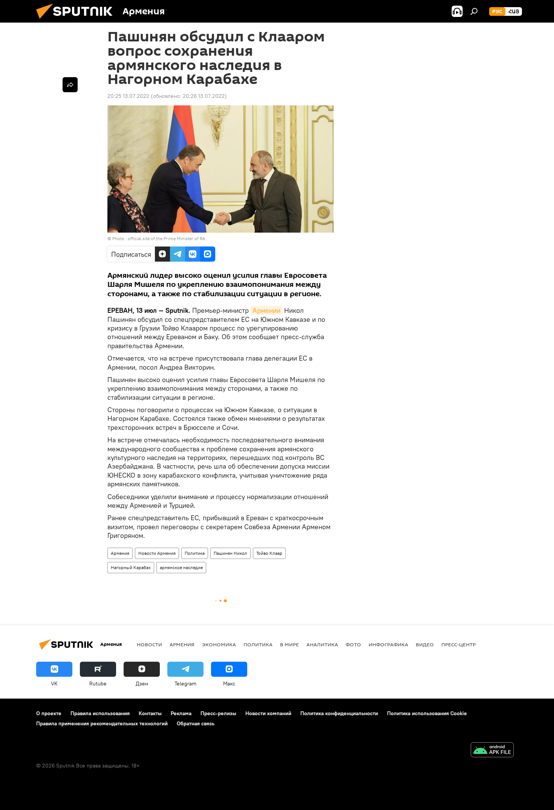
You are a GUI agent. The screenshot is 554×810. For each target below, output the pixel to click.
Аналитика (322, 644)
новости (149, 644)
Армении (266, 310)
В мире (289, 644)
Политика (195, 553)
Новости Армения (157, 553)
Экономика (219, 644)
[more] (70, 84)
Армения (120, 553)
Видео (425, 644)
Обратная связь (195, 723)
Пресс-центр (458, 644)
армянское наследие (181, 567)
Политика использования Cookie (427, 713)
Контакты (150, 713)
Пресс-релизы (218, 713)
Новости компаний (268, 713)
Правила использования (100, 713)
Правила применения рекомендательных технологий (102, 723)
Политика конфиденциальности (339, 713)
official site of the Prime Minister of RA (166, 238)
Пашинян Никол (230, 553)
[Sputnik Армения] (77, 20)
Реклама (181, 713)
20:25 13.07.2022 (128, 96)
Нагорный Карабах (131, 567)
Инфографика (388, 644)
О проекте (48, 713)
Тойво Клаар (269, 553)
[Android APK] (492, 750)
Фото (353, 644)
